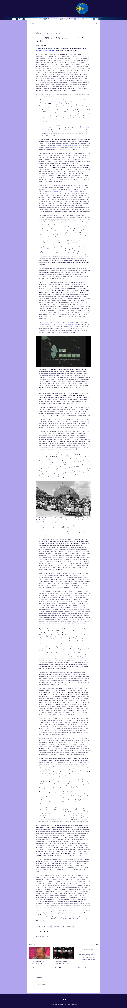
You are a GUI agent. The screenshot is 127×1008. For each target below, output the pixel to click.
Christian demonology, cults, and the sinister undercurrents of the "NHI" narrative (63, 962)
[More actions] (90, 33)
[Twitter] (63, 999)
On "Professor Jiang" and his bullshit (86, 950)
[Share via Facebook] (37, 931)
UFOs (38, 926)
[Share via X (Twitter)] (40, 931)
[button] (96, 23)
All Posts (31, 23)
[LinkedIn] (65, 999)
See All (96, 944)
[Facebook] (61, 999)
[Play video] (63, 351)
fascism (49, 926)
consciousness (69, 926)
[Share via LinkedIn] (44, 931)
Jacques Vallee (56, 926)
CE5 (63, 926)
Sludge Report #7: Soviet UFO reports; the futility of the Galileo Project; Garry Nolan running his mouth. (39, 962)
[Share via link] (48, 931)
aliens (43, 926)
